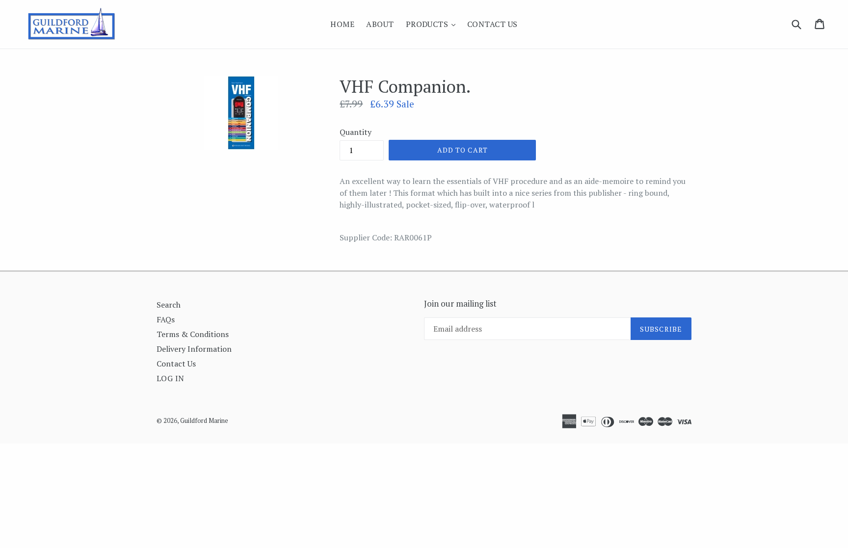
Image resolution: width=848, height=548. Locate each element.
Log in (171, 378)
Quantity (355, 132)
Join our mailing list (460, 304)
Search (169, 304)
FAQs (166, 319)
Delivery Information (194, 348)
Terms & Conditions (193, 334)
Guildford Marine (204, 420)
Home (342, 24)
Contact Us (492, 24)
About (380, 24)
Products (433, 23)
